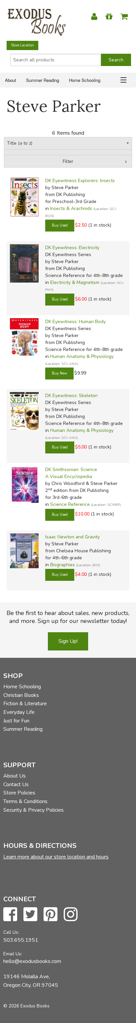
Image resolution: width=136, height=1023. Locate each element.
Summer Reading (42, 80)
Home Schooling (84, 80)
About (10, 80)
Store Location (22, 45)
